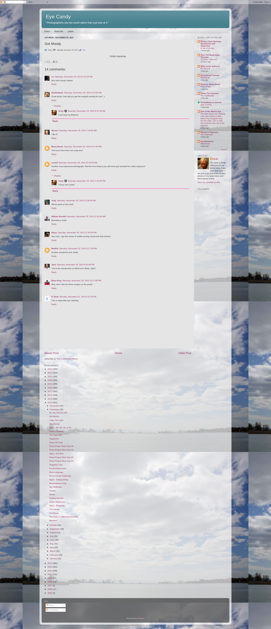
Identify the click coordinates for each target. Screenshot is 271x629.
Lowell (54, 163)
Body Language (56, 472)
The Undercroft (207, 135)
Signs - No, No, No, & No (60, 428)
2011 (50, 571)
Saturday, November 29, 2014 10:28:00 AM (76, 201)
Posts (50, 605)
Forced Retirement (57, 468)
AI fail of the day (207, 48)
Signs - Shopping (57, 506)
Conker (52, 491)
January (54, 559)
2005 (50, 593)
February (54, 555)
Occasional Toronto (210, 75)
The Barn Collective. (209, 59)
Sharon (54, 130)
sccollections (207, 141)
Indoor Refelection (57, 502)
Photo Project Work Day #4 (61, 446)
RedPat (54, 249)
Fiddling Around (56, 498)
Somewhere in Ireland (211, 102)
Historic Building (56, 431)
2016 (50, 395)
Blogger (140, 618)
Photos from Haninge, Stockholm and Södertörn (211, 43)
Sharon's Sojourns (209, 132)
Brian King (56, 281)
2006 (50, 589)
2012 (50, 567)
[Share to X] (51, 61)
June (52, 540)
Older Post (184, 353)
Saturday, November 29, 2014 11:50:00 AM (86, 216)
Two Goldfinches (207, 96)
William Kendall (58, 216)
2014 (50, 403)
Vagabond (53, 439)
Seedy (52, 494)
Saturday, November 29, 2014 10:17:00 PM (81, 281)
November (55, 409)
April (52, 547)
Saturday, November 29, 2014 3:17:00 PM (78, 249)
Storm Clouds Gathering (60, 476)
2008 (50, 582)
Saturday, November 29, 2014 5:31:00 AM (74, 77)
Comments (53, 610)
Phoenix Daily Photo (210, 84)
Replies (57, 106)
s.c (52, 77)
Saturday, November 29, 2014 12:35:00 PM (77, 233)
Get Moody (54, 416)
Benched (53, 520)
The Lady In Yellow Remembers (63, 517)
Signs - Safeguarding (58, 480)
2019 (50, 384)
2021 (50, 377)
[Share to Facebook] (54, 61)
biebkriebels (57, 93)
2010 (50, 574)
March (53, 551)
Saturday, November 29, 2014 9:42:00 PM (75, 265)
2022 (50, 373)
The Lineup (54, 509)
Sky (84, 50)
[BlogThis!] (48, 61)
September (55, 529)
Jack (53, 265)
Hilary (54, 233)
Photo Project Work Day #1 (61, 461)
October (54, 525)
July (52, 536)
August (53, 533)
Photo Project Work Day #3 (61, 450)
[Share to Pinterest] (56, 61)
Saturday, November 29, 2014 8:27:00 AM (82, 147)
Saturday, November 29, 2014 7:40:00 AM (78, 130)
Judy (53, 201)
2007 (50, 586)
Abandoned (54, 424)
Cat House (54, 513)
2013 (50, 563)
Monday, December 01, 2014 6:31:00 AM (78, 297)
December (55, 406)
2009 (50, 578)
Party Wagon (206, 87)
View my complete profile (209, 182)
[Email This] (45, 61)
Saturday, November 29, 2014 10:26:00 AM (78, 163)
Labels (71, 31)
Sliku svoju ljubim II (210, 66)
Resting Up (205, 78)
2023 (50, 369)
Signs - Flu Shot (56, 454)
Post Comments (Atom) (67, 359)
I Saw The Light (56, 420)
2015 (50, 399)
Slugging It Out (56, 465)
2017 (50, 391)
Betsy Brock (57, 147)
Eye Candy (58, 16)
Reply (53, 84)
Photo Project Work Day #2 (61, 457)
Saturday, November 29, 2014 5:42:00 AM (83, 93)
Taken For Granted (209, 93)
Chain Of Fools (56, 443)
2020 (50, 380)
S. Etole (55, 297)
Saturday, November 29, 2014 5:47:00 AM (86, 111)
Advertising (205, 144)
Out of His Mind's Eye (211, 111)
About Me (58, 31)
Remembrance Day (58, 483)
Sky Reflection (55, 487)
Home (47, 31)
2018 (50, 388)
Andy (61, 111)
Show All (224, 149)
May (52, 544)
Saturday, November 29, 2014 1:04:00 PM (86, 181)
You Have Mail (55, 435)
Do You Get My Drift (58, 413)
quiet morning (206, 105)
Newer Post (51, 353)
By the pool (205, 68)
